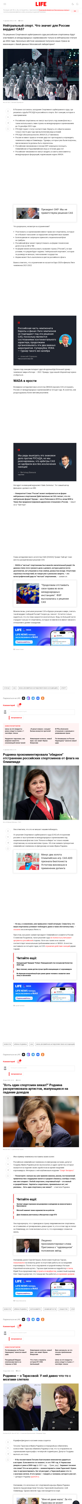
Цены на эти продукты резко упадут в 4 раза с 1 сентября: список (14, 731)
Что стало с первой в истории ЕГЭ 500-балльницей (38, 1435)
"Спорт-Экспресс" (67, 1170)
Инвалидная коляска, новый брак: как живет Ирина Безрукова (41, 740)
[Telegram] (33, 698)
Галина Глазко (19, 649)
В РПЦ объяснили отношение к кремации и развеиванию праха (64, 731)
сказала (17, 929)
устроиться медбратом (46, 1314)
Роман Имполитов (20, 1344)
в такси (69, 1311)
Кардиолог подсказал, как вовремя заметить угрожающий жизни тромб (15, 740)
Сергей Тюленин (19, 1005)
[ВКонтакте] (38, 698)
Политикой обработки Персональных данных (54, 10)
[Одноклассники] (43, 698)
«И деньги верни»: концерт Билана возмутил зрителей (40, 730)
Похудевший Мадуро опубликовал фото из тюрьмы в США (13, 1435)
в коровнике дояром (65, 1317)
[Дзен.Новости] (24, 698)
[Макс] (28, 698)
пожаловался (19, 1306)
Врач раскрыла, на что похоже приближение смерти (63, 1426)
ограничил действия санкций (57, 946)
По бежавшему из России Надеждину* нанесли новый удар (65, 740)
